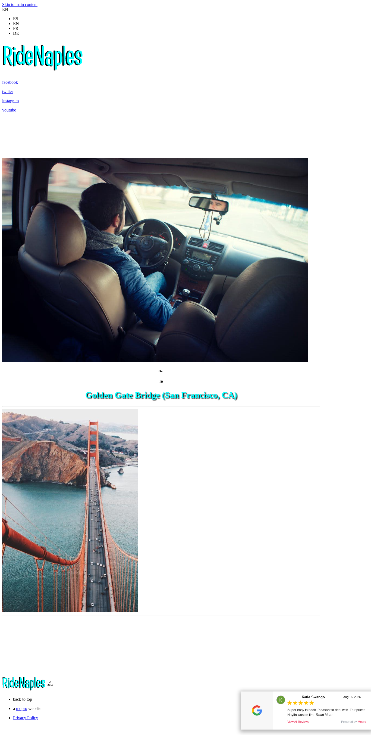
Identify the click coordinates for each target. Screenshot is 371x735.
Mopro (362, 721)
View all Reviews (298, 721)
